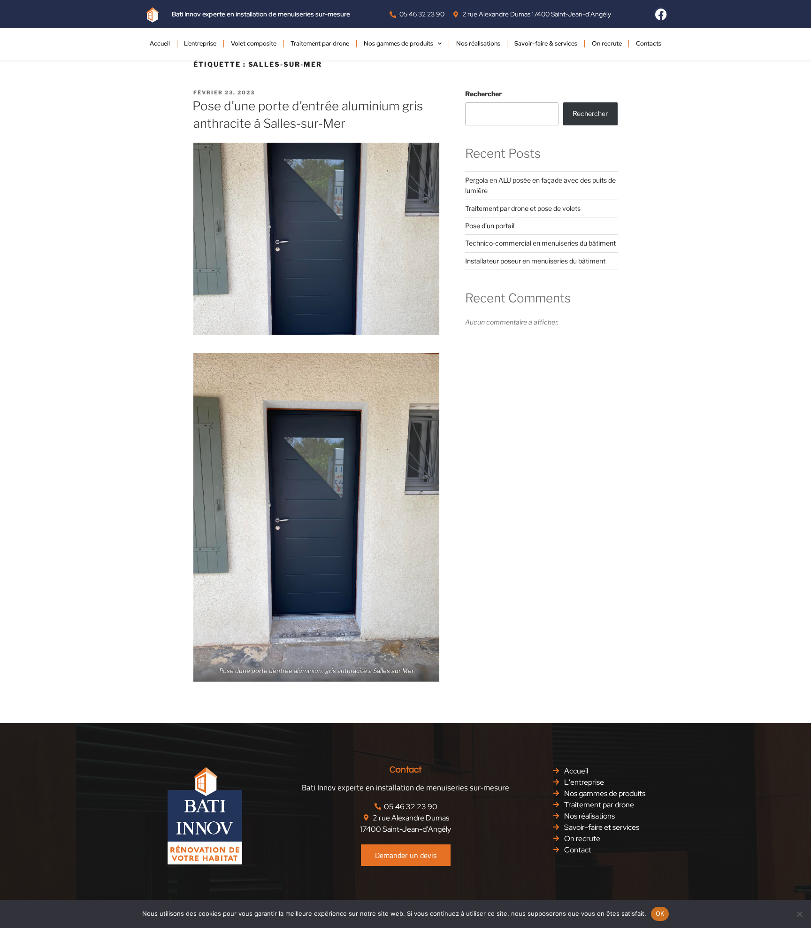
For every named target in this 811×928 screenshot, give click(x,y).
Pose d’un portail (489, 226)
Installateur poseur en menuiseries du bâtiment (535, 261)
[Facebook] (661, 14)
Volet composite (253, 43)
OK (660, 913)
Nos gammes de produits (398, 43)
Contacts (648, 43)
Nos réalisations (478, 43)
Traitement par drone (320, 43)
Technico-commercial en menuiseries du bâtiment (540, 243)
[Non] (799, 914)
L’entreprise (200, 43)
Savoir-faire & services (545, 43)
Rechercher (483, 94)
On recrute (607, 43)
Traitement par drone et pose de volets (523, 208)
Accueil (160, 43)
